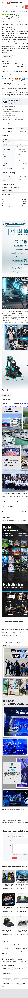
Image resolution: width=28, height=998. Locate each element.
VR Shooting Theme (20, 951)
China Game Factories (8, 976)
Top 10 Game (6, 983)
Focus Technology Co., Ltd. (19, 991)
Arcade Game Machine (21, 948)
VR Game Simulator (6, 954)
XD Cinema (4, 948)
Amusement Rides (19, 968)
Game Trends (15, 983)
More (3, 986)
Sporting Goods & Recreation (12, 11)
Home (3, 11)
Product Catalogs (23, 945)
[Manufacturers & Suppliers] (14, 2)
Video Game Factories (22, 976)
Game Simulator (7, 979)
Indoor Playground (7, 968)
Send (15, 858)
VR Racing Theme (6, 951)
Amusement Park (23, 11)
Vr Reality (16, 979)
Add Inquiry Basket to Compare (10, 123)
